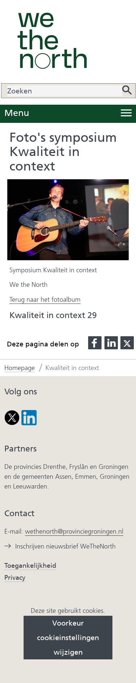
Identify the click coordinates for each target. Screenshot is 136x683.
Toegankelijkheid (30, 566)
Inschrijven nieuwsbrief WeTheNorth (65, 546)
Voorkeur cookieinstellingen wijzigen (68, 637)
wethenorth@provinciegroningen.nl (74, 531)
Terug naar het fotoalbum (45, 300)
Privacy (14, 578)
